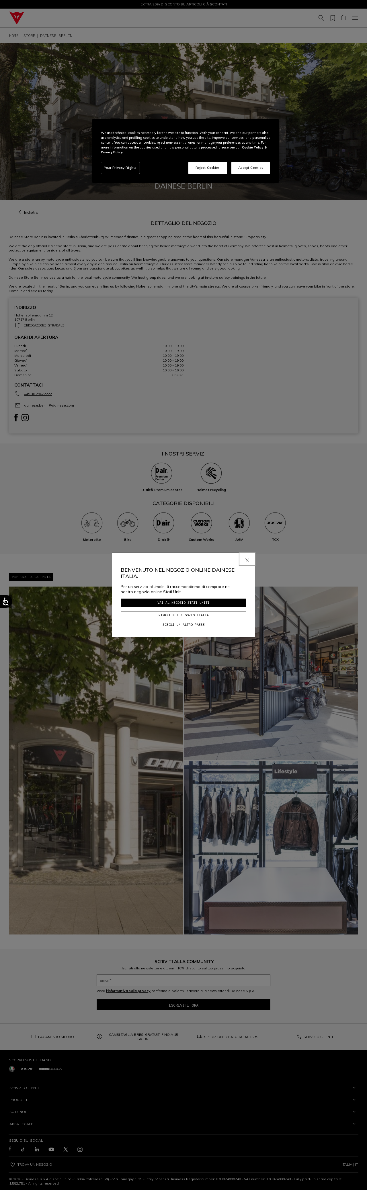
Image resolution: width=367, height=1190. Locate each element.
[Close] (247, 559)
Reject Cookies (208, 168)
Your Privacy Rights (120, 168)
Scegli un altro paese (184, 624)
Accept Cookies (250, 168)
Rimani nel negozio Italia (184, 615)
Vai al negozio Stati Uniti (183, 602)
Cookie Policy (252, 147)
